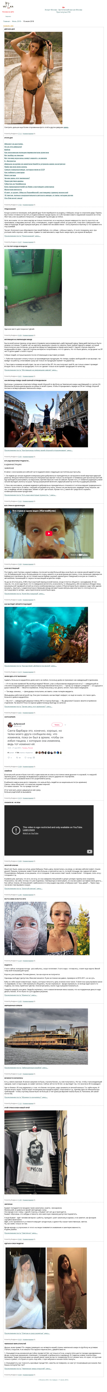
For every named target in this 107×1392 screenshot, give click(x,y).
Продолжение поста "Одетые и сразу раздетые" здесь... (27, 1333)
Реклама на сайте (8, 12)
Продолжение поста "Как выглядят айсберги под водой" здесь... (30, 666)
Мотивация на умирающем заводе (18, 339)
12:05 (20, 1001)
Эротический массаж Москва (70, 10)
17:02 (20, 205)
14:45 (20, 600)
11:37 (20, 1074)
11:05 (20, 1200)
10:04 (20, 1375)
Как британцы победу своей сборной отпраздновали (25, 380)
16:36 (20, 335)
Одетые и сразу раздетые (14, 1243)
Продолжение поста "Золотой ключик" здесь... (23, 888)
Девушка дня (9, 29)
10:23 (20, 1339)
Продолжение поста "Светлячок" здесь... (21, 1233)
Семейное (8, 771)
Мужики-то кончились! (13, 1078)
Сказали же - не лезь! (12, 802)
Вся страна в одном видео (14, 506)
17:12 (20, 134)
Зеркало (8, 16)
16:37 (20, 242)
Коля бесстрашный (11, 568)
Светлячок (8, 1204)
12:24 (20, 961)
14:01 (20, 713)
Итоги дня (8, 138)
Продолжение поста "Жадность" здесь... (20, 995)
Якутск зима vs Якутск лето (15, 899)
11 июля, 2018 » (64, 1380)
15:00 (20, 564)
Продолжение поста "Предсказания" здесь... (22, 236)
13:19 (20, 798)
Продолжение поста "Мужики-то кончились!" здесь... (26, 1097)
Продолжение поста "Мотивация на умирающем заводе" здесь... (31, 370)
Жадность (8, 965)
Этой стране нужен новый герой (17, 1108)
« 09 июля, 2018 (43, 1380)
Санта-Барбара (9, 717)
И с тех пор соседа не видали (15, 246)
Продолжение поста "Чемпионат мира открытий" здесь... (28, 1368)
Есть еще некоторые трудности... (17, 461)
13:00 (20, 861)
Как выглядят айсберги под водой (18, 604)
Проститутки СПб (63, 12)
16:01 (20, 376)
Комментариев (28, 134)
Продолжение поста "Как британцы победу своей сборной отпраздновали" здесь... (38, 450)
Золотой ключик (11, 865)
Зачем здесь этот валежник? (15, 676)
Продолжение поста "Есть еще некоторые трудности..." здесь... (30, 495)
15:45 (20, 457)
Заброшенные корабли (13, 1006)
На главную (53, 1380)
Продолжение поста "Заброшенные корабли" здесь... (26, 1068)
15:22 (20, 501)
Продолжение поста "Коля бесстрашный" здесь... (24, 593)
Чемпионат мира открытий (15, 1344)
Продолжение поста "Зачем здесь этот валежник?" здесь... (28, 706)
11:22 (20, 1103)
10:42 (20, 1239)
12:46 (20, 895)
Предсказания (10, 209)
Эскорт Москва (51, 10)
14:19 (20, 672)
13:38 (20, 767)
